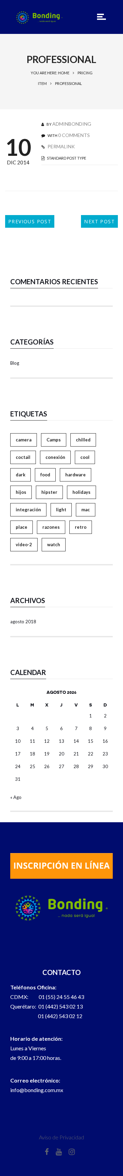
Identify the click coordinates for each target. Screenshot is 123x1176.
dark (20, 474)
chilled (83, 439)
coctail (23, 457)
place (21, 527)
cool (85, 457)
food (45, 474)
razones (51, 527)
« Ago (16, 797)
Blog (14, 363)
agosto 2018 (23, 621)
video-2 (24, 544)
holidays (81, 492)
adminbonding (71, 124)
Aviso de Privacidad (61, 1137)
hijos (21, 492)
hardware (75, 474)
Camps (53, 439)
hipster (49, 492)
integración (28, 509)
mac (85, 509)
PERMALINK (60, 146)
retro (80, 527)
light (61, 509)
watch (53, 544)
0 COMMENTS (74, 135)
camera (23, 439)
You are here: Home (50, 73)
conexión (55, 457)
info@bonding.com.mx (36, 1090)
